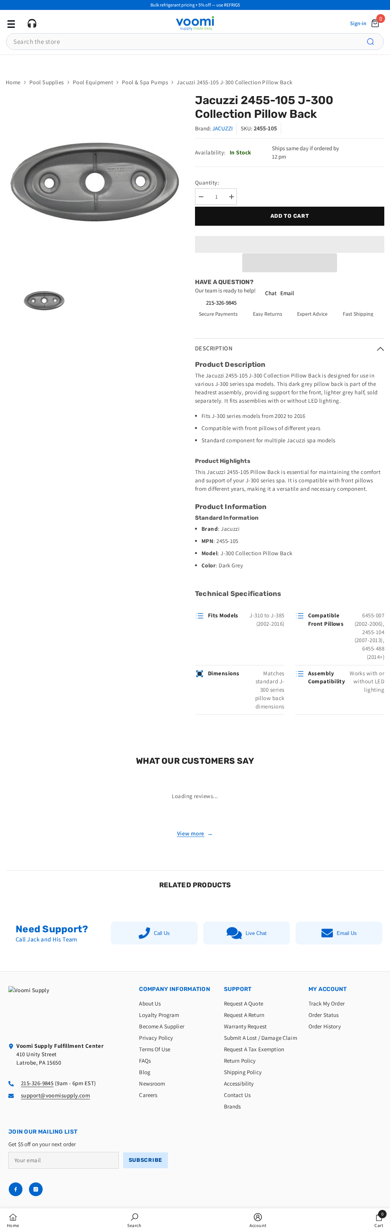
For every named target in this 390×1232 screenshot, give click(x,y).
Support (238, 989)
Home (13, 82)
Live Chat (256, 933)
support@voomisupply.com (55, 1095)
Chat (271, 293)
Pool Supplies (46, 82)
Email (287, 293)
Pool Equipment (93, 82)
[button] (289, 262)
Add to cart (289, 216)
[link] (134, 1220)
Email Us (347, 933)
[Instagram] (36, 1189)
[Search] (375, 42)
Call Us (162, 933)
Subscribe (145, 1160)
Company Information (174, 989)
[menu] (10, 23)
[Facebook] (15, 1189)
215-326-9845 (221, 302)
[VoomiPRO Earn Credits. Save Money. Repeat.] (195, 62)
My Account (327, 989)
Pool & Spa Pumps (145, 82)
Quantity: (207, 182)
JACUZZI (222, 128)
